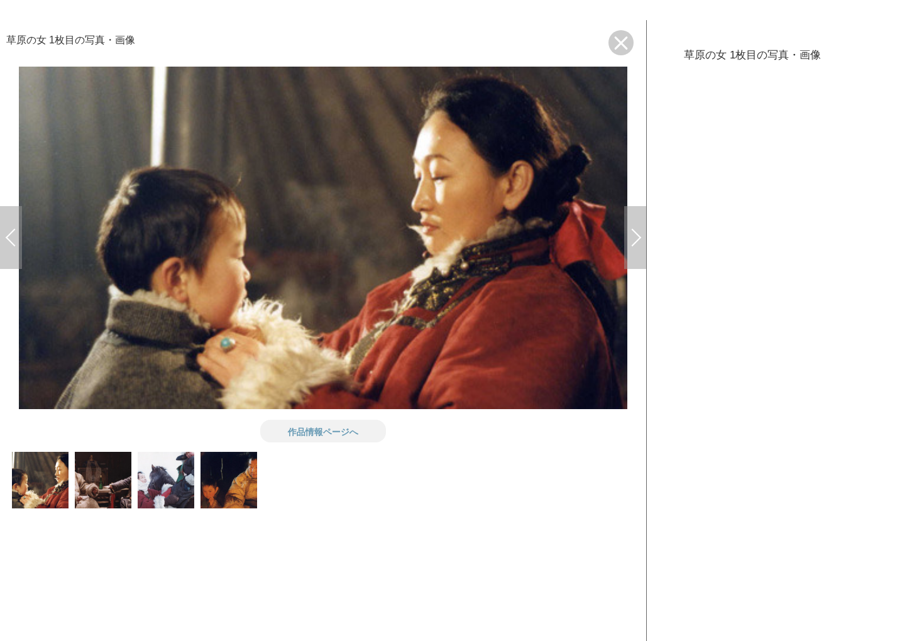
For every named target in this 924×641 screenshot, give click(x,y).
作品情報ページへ (323, 431)
